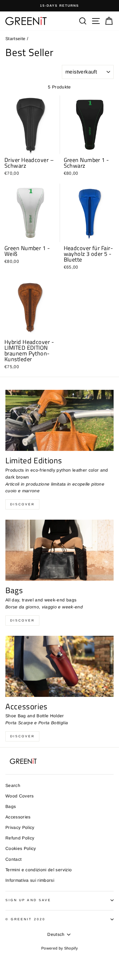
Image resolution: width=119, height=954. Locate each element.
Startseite (15, 38)
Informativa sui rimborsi (29, 880)
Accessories (18, 817)
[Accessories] (59, 666)
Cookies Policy (20, 848)
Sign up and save (28, 900)
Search (12, 785)
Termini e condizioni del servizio (38, 869)
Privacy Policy (20, 827)
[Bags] (59, 550)
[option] (59, 5)
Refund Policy (19, 838)
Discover (22, 504)
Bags (10, 806)
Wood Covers (19, 796)
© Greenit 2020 (25, 919)
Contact (13, 859)
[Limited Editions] (59, 420)
